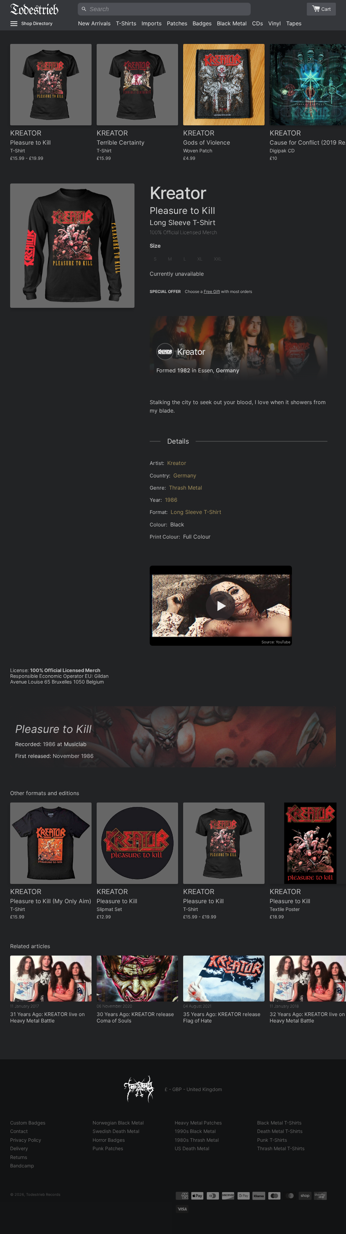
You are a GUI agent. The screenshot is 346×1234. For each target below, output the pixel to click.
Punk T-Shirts (272, 1140)
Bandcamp (22, 1165)
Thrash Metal (185, 487)
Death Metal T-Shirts (279, 1131)
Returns (18, 1157)
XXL (218, 259)
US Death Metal (192, 1148)
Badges (202, 23)
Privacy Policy (25, 1140)
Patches (177, 23)
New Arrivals (94, 23)
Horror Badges (109, 1140)
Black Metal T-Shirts (279, 1123)
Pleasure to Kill (53, 729)
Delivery (19, 1148)
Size (155, 245)
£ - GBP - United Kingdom (193, 1089)
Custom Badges (27, 1123)
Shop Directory (36, 23)
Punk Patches (108, 1148)
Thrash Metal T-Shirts (280, 1148)
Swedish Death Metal (116, 1131)
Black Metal (232, 23)
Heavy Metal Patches (198, 1123)
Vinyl (274, 23)
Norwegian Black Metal (118, 1123)
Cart (326, 9)
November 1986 (73, 755)
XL (199, 259)
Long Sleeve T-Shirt (196, 512)
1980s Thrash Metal (197, 1140)
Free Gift (212, 291)
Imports (152, 23)
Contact (19, 1131)
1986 (171, 499)
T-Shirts (126, 23)
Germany (227, 370)
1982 (183, 370)
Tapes (293, 23)
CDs (257, 23)
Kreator (176, 463)
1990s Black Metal (195, 1131)
